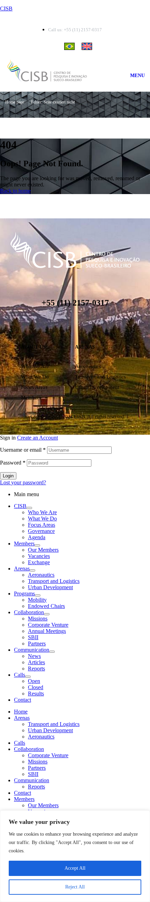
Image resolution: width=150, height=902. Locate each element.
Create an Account (37, 438)
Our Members (43, 550)
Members (31, 397)
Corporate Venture (48, 625)
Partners (37, 643)
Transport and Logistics (100, 376)
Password (12, 463)
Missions (37, 618)
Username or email (23, 450)
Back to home (15, 191)
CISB (6, 8)
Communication (31, 650)
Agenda (36, 537)
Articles (36, 662)
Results (36, 693)
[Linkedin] (54, 326)
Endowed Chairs (46, 606)
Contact (22, 700)
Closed (35, 687)
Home (21, 712)
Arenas (22, 568)
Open (34, 681)
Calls (19, 675)
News (34, 656)
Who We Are (35, 366)
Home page (14, 102)
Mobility (37, 600)
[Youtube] (96, 326)
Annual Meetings (47, 631)
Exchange (39, 562)
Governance (41, 531)
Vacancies (39, 556)
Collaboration (29, 612)
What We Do (35, 376)
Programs (24, 593)
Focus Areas (34, 387)
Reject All (75, 887)
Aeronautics (88, 366)
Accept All (75, 868)
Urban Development (97, 387)
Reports (36, 668)
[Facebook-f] (82, 326)
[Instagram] (68, 326)
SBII (33, 637)
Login (8, 475)
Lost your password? (23, 482)
